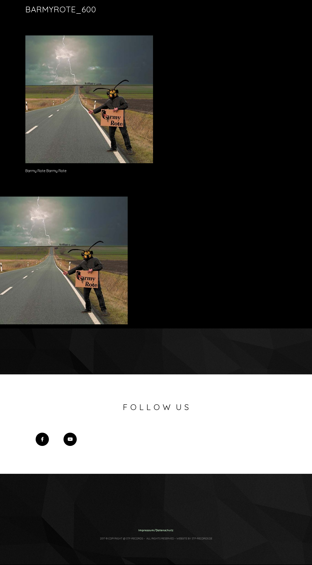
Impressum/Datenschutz (156, 530)
